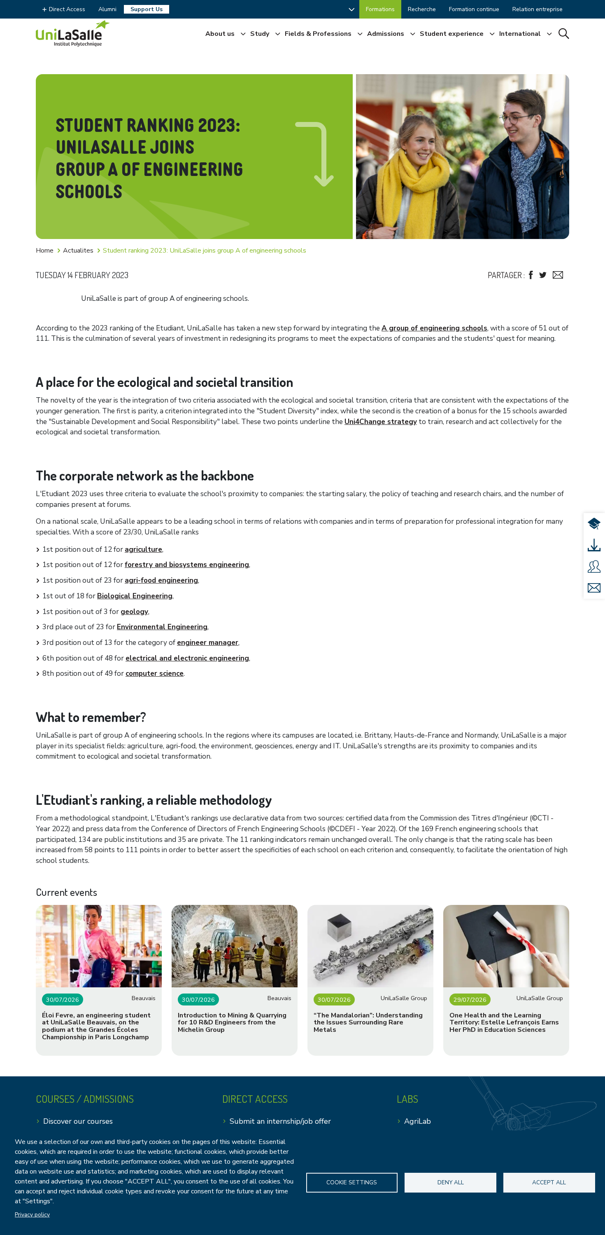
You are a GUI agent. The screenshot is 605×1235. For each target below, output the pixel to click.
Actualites (78, 250)
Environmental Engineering (162, 627)
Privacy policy (32, 1215)
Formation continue (474, 9)
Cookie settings (351, 1182)
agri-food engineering (161, 580)
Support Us (146, 9)
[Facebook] (531, 275)
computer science (155, 673)
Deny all (450, 1182)
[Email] (558, 275)
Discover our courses (78, 1121)
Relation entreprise (537, 9)
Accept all (549, 1182)
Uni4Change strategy (380, 422)
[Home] (73, 33)
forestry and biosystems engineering (187, 564)
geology (134, 611)
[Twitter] (543, 275)
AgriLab (417, 1121)
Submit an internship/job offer (280, 1121)
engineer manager (207, 642)
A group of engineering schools (434, 328)
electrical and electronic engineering (187, 658)
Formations (380, 9)
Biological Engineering (134, 596)
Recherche (422, 9)
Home (45, 250)
